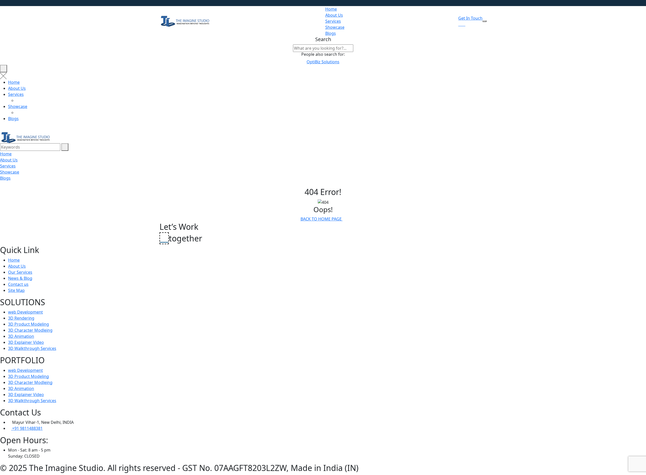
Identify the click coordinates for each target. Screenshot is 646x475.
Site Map (16, 290)
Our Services (20, 272)
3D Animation (21, 336)
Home (331, 9)
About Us (334, 15)
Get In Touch (470, 18)
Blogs (330, 33)
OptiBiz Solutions (323, 62)
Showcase (334, 27)
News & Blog (20, 278)
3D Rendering (21, 318)
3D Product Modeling (28, 324)
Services (333, 21)
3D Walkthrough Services (32, 348)
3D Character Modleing (30, 330)
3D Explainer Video (26, 342)
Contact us (18, 284)
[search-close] (3, 68)
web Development (25, 312)
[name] (484, 21)
